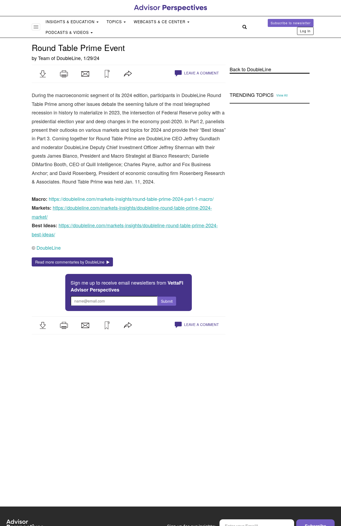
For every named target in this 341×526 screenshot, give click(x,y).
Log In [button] (305, 31)
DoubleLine (68, 57)
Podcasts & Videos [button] (68, 32)
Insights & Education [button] (71, 21)
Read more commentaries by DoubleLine (71, 262)
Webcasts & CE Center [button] (160, 21)
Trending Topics (252, 95)
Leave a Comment (201, 72)
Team (44, 57)
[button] (42, 74)
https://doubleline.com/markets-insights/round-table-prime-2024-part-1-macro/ (131, 198)
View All (282, 95)
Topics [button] (115, 21)
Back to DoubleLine (250, 69)
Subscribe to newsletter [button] (291, 23)
